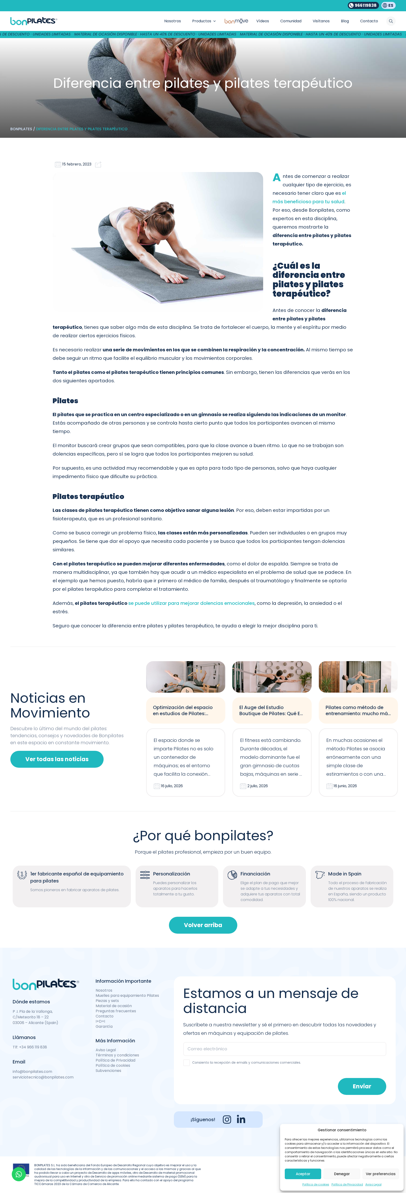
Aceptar (303, 1173)
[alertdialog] (203, 34)
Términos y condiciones (117, 1055)
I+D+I (100, 1021)
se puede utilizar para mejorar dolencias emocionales (191, 603)
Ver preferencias (381, 1173)
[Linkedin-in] (241, 1119)
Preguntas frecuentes (116, 1011)
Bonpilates (21, 129)
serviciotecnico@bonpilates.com (43, 1077)
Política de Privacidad (347, 1184)
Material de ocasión (114, 1006)
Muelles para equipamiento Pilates (127, 995)
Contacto (104, 1016)
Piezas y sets (107, 1000)
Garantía (104, 1026)
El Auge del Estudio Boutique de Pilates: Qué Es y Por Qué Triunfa (271, 713)
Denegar (342, 1173)
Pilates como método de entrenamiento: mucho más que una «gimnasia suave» (358, 713)
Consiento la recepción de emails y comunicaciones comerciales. (246, 1062)
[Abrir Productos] (214, 21)
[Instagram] (227, 1119)
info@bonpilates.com (32, 1071)
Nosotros (104, 990)
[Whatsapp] (19, 1174)
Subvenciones (108, 1070)
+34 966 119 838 (33, 1047)
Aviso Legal (373, 1184)
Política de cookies (315, 1184)
